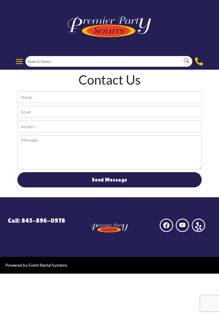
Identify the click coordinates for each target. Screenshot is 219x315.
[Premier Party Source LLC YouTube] (182, 225)
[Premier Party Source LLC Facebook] (166, 225)
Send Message (109, 180)
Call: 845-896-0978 (36, 220)
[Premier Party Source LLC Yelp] (198, 225)
